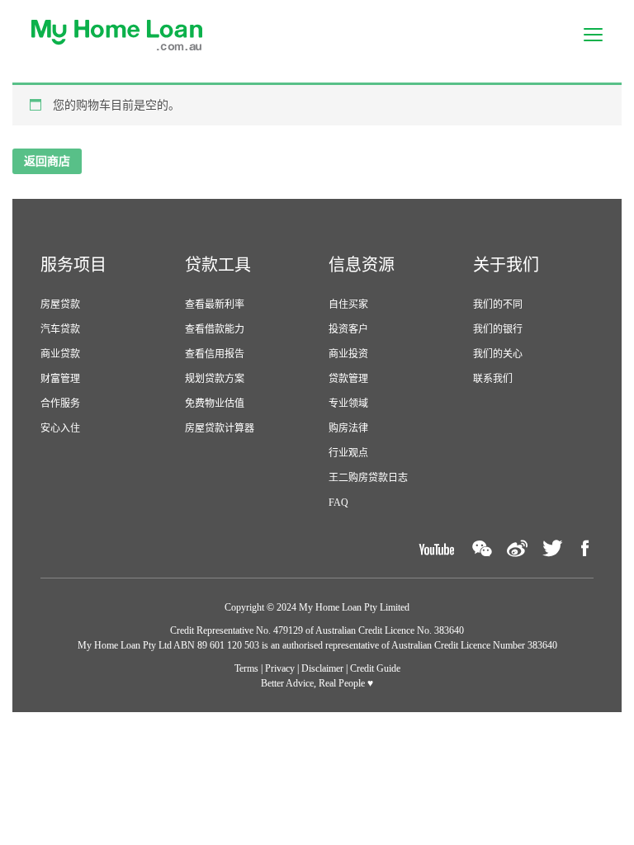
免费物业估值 (214, 403)
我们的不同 (498, 304)
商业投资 (348, 354)
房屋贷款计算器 (219, 428)
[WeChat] (482, 548)
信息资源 (362, 265)
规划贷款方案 (214, 379)
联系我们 (493, 379)
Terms (246, 668)
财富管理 (60, 379)
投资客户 (348, 329)
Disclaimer (322, 668)
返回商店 (47, 161)
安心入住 (60, 428)
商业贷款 (60, 354)
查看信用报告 (214, 354)
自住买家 (348, 304)
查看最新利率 (214, 304)
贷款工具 (218, 265)
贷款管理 (348, 379)
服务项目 (73, 265)
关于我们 (506, 265)
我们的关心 (498, 354)
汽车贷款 (60, 329)
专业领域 (348, 403)
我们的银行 (498, 329)
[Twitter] (552, 548)
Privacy (280, 668)
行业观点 (348, 453)
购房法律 (348, 428)
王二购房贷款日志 (368, 478)
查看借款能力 (214, 329)
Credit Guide (375, 668)
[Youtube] (436, 548)
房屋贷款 (60, 304)
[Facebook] (585, 548)
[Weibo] (517, 548)
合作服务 (60, 403)
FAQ (338, 502)
